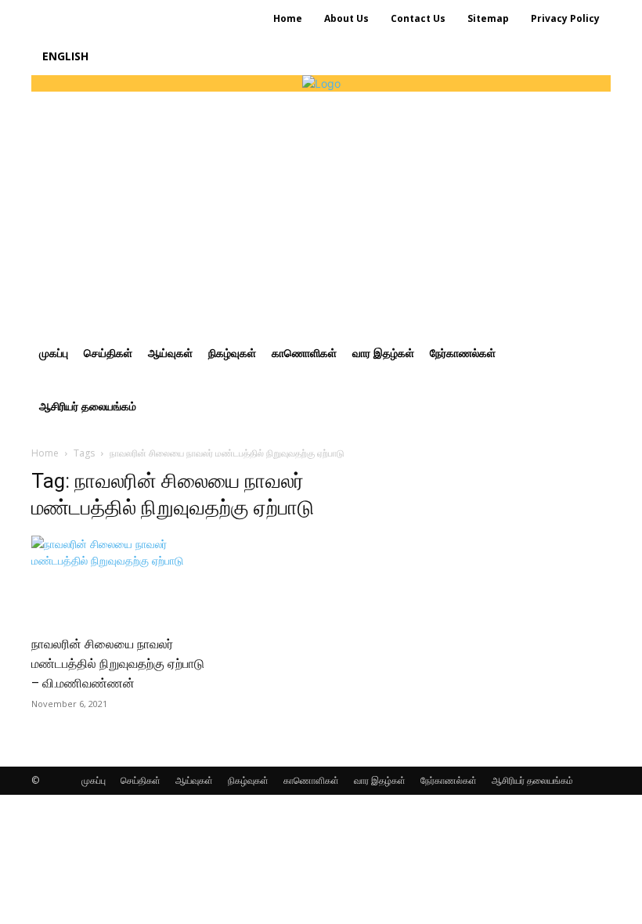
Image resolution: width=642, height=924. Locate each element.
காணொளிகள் (311, 780)
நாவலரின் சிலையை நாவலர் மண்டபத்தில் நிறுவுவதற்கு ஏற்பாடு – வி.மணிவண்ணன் (117, 664)
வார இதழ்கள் (380, 780)
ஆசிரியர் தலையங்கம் (532, 780)
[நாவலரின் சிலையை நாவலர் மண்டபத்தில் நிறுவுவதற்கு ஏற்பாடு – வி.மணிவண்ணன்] (120, 580)
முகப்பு (93, 780)
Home (45, 453)
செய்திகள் (140, 780)
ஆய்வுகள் (194, 780)
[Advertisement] (321, 209)
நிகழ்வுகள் (248, 780)
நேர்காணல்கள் (448, 780)
